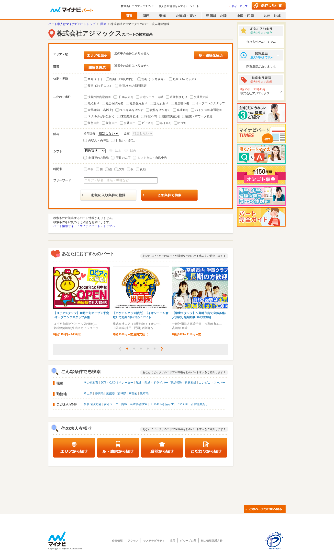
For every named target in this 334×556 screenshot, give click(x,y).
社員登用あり (138, 103)
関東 (103, 24)
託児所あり (161, 103)
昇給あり (93, 103)
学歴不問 (151, 116)
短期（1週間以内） (122, 79)
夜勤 (143, 169)
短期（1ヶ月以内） (153, 79)
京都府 (133, 393)
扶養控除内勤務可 (99, 97)
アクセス (133, 540)
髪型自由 (111, 123)
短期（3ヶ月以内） (185, 79)
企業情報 (117, 540)
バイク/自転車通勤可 (208, 110)
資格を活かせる (160, 110)
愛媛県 (110, 393)
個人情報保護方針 (212, 540)
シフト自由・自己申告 (152, 157)
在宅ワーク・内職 (151, 97)
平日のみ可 (123, 157)
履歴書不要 (182, 103)
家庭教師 (190, 382)
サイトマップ (240, 6)
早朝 (90, 169)
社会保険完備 (114, 103)
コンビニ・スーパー (212, 382)
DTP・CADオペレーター (117, 382)
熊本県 (144, 393)
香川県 (99, 393)
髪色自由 (93, 123)
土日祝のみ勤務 (98, 157)
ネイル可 (166, 123)
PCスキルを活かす (131, 110)
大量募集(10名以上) (100, 110)
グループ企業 (188, 540)
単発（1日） (96, 79)
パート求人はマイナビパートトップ (71, 24)
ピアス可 (148, 123)
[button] (120, 349)
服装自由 (129, 123)
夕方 (121, 169)
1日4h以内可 (125, 97)
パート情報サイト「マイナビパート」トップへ (84, 226)
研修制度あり (178, 97)
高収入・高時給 (98, 140)
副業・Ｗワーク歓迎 (199, 116)
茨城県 (121, 393)
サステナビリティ (154, 540)
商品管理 (176, 382)
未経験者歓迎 (130, 116)
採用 (172, 540)
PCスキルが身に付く (101, 116)
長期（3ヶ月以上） (100, 85)
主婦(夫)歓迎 (171, 116)
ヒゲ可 (182, 123)
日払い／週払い (126, 140)
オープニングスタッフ (210, 103)
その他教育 (91, 382)
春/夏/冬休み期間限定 (133, 85)
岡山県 (88, 393)
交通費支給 (201, 97)
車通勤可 (183, 110)
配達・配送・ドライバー (152, 382)
